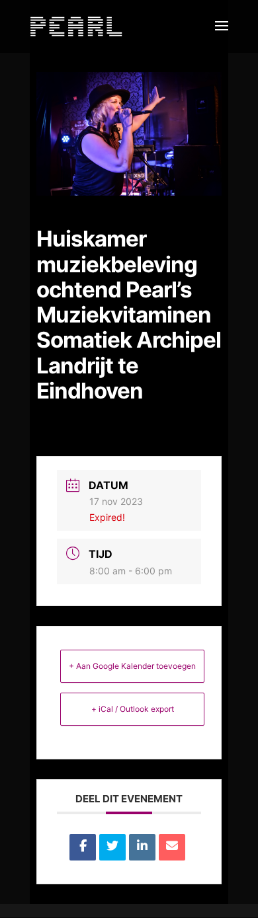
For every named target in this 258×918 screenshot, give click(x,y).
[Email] (172, 847)
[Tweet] (112, 847)
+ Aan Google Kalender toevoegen (132, 666)
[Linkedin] (142, 847)
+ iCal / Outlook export (132, 709)
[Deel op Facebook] (82, 847)
